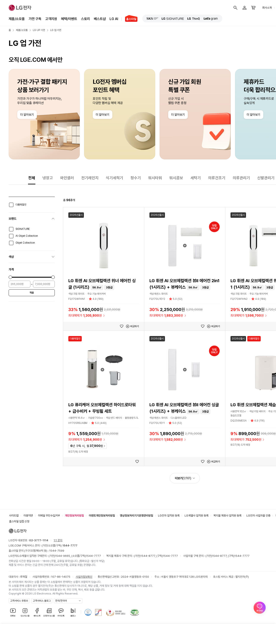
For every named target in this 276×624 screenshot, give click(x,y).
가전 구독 (35, 19)
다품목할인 (21, 204)
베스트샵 (100, 19)
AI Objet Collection (27, 235)
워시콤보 (176, 178)
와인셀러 (67, 178)
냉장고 (47, 178)
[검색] (235, 7)
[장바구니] (253, 7)
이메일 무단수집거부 (49, 515)
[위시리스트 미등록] (121, 326)
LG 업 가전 (55, 30)
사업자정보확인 (84, 576)
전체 (31, 178)
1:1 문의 (58, 540)
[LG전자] (20, 7)
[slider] (10, 277)
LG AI (114, 19)
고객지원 (51, 19)
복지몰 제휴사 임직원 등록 (227, 515)
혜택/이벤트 (69, 19)
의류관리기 (241, 178)
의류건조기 (216, 178)
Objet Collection (25, 242)
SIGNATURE (23, 228)
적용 (32, 292)
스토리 (85, 19)
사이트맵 (14, 515)
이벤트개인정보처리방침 (102, 515)
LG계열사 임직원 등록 (197, 515)
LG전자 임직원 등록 (169, 515)
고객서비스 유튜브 (19, 600)
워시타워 (155, 178)
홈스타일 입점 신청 (19, 521)
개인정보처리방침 (74, 515)
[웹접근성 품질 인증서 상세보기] (134, 612)
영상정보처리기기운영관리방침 (136, 515)
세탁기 (195, 178)
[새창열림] (152, 18)
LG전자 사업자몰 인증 (258, 515)
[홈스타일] (129, 19)
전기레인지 (90, 178)
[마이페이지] (244, 7)
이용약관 (28, 515)
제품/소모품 (17, 19)
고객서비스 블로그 (42, 600)
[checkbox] (11, 205)
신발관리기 (265, 178)
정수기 (135, 178)
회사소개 (267, 7)
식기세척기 (114, 178)
